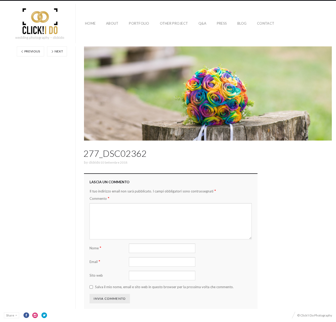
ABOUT (112, 23)
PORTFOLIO (139, 23)
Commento (99, 198)
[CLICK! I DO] (40, 21)
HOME (90, 23)
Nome (95, 248)
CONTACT (265, 23)
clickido (94, 162)
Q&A (202, 23)
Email (95, 261)
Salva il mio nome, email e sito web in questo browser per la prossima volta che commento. (164, 287)
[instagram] (35, 315)
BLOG (241, 23)
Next (58, 51)
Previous (32, 51)
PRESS (222, 23)
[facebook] (26, 315)
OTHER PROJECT (174, 23)
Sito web (96, 275)
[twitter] (44, 315)
